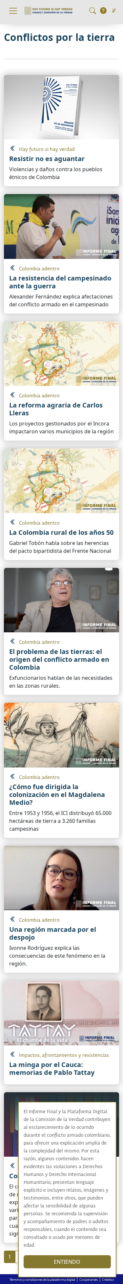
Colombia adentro (39, 269)
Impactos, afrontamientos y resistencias (64, 1055)
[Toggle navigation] (13, 10)
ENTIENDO (67, 1261)
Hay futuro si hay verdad (47, 149)
